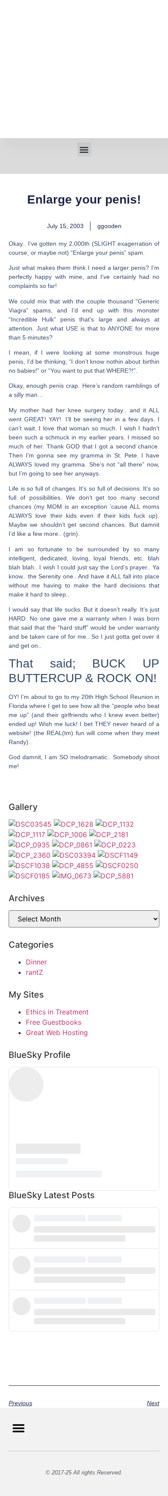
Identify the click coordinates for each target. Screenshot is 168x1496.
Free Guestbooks (53, 1022)
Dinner (36, 962)
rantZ (34, 972)
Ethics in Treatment (57, 1012)
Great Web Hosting (57, 1032)
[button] (84, 149)
